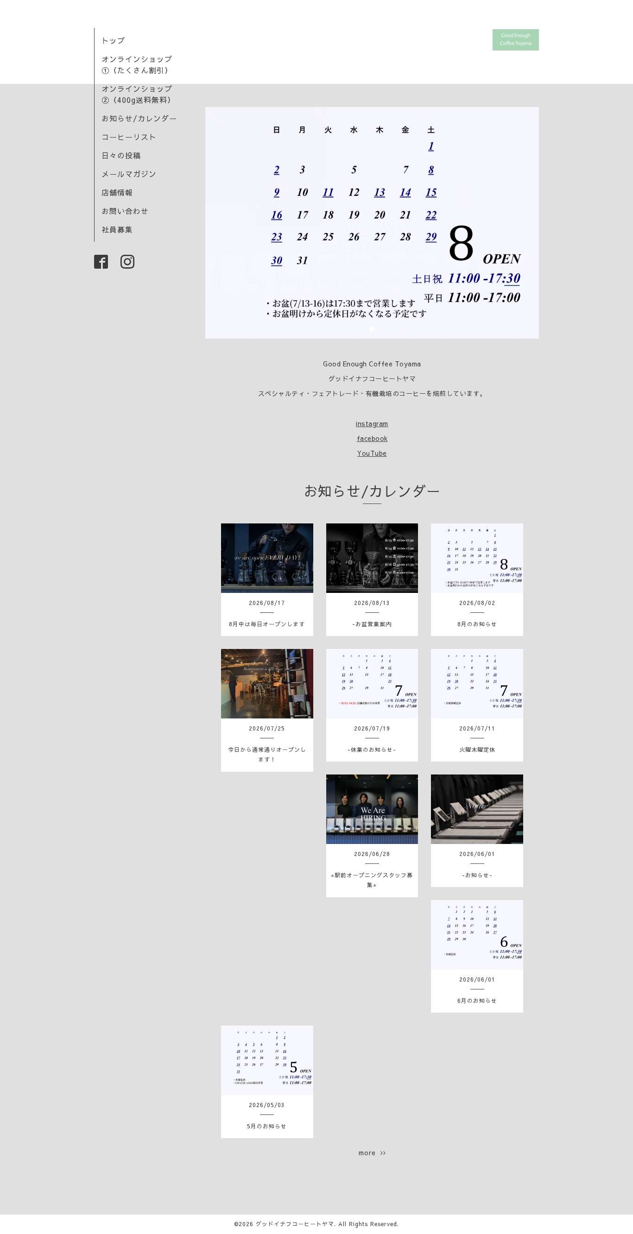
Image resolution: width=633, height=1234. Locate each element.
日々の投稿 (121, 155)
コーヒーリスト (129, 137)
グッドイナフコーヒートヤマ (295, 1224)
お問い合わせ (125, 211)
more (369, 1152)
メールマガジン (129, 174)
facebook (372, 438)
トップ (113, 40)
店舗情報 (117, 192)
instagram (372, 423)
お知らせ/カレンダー (139, 118)
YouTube (372, 453)
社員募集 (117, 229)
